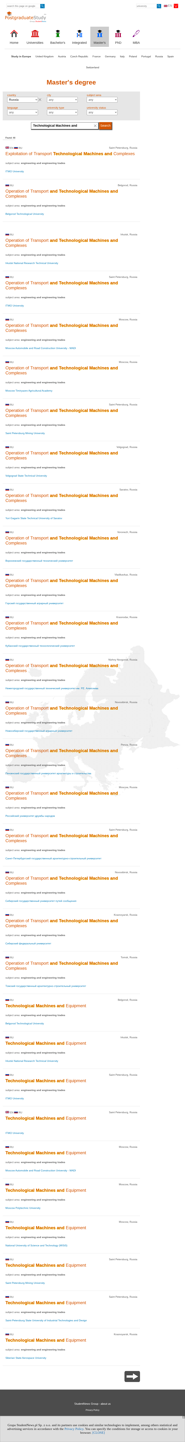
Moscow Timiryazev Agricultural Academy (28, 390)
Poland (133, 56)
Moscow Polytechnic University (22, 1208)
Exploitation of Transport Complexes (70, 153)
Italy (122, 56)
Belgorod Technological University (24, 213)
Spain (170, 56)
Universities (35, 43)
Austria (62, 56)
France (96, 56)
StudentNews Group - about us (92, 1403)
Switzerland (92, 67)
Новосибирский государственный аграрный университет (38, 730)
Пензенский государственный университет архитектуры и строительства (48, 773)
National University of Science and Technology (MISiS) (36, 1245)
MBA (136, 43)
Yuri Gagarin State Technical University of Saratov (33, 518)
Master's (100, 43)
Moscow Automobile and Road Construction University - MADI (40, 348)
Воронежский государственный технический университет (39, 560)
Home (14, 43)
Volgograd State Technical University (26, 475)
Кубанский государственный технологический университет (40, 645)
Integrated (79, 43)
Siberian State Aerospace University (25, 1357)
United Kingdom (44, 56)
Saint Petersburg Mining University (25, 433)
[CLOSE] (98, 1432)
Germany (110, 56)
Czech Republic (79, 56)
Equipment (45, 1005)
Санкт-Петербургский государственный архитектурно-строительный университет (53, 858)
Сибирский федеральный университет (28, 943)
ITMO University (14, 171)
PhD (118, 43)
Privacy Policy (73, 1429)
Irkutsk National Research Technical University (31, 263)
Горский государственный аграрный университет (34, 603)
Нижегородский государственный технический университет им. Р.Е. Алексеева (51, 688)
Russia (159, 56)
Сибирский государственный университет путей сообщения (40, 900)
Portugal (146, 56)
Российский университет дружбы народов (30, 815)
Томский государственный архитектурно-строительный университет (45, 986)
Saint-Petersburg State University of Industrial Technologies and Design (46, 1320)
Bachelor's (57, 43)
